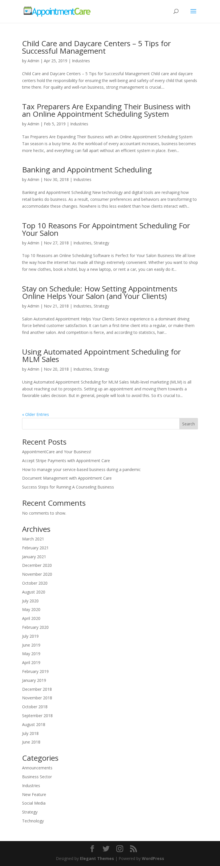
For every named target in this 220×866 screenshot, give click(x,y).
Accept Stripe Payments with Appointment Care (66, 460)
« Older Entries (35, 414)
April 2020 (31, 618)
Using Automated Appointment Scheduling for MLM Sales (101, 355)
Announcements (37, 767)
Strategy (101, 243)
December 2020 (37, 565)
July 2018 (30, 733)
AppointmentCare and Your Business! (56, 451)
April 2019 (31, 662)
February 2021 (35, 547)
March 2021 (33, 539)
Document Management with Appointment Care (67, 478)
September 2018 (37, 715)
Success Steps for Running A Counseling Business (68, 487)
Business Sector (37, 776)
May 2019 (31, 653)
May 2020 (31, 609)
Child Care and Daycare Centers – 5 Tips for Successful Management (96, 47)
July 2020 (30, 601)
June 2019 (31, 645)
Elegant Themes (97, 858)
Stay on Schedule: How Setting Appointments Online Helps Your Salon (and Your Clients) (99, 292)
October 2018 (35, 706)
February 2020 (35, 627)
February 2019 (35, 671)
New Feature (34, 794)
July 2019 (30, 636)
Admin (33, 60)
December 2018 (37, 689)
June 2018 (31, 742)
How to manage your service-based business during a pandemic (81, 469)
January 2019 (34, 680)
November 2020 (37, 574)
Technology (33, 821)
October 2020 (35, 583)
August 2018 (33, 724)
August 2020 (33, 592)
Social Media (34, 803)
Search (188, 424)
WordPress (153, 858)
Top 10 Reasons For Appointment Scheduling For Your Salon (106, 229)
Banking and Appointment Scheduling (87, 169)
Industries (81, 60)
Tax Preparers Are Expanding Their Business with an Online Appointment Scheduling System (106, 110)
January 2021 (34, 556)
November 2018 (37, 697)
